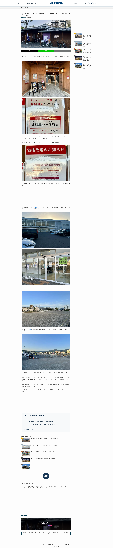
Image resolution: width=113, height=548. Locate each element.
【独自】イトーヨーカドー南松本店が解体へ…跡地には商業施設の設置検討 (45, 458)
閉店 (36, 207)
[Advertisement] (46, 196)
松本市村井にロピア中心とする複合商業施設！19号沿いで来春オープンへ (44, 438)
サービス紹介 (44, 544)
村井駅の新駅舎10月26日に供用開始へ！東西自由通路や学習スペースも (44, 465)
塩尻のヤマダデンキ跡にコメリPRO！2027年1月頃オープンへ (40, 418)
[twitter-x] (89, 3)
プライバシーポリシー (67, 544)
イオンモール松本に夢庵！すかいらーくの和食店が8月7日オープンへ (41, 424)
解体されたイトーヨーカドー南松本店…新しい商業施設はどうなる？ (41, 421)
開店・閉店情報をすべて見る (28, 429)
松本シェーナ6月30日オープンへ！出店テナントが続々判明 (42, 451)
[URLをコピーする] (62, 51)
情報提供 (49, 544)
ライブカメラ (60, 544)
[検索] (94, 3)
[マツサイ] (56, 3)
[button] (29, 51)
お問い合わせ (54, 544)
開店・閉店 (24, 17)
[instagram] (92, 3)
